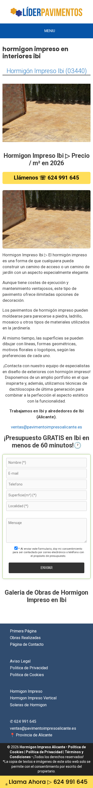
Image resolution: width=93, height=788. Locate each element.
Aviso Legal (20, 661)
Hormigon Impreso (26, 691)
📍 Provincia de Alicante (31, 735)
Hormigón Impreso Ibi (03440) (46, 71)
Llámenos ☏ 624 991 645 (46, 178)
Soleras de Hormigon (28, 705)
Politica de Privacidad (29, 668)
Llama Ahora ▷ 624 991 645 (48, 782)
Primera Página (23, 631)
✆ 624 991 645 (23, 721)
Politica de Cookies (27, 674)
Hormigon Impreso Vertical (33, 698)
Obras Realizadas (25, 637)
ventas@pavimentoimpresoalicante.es (46, 426)
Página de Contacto (27, 644)
